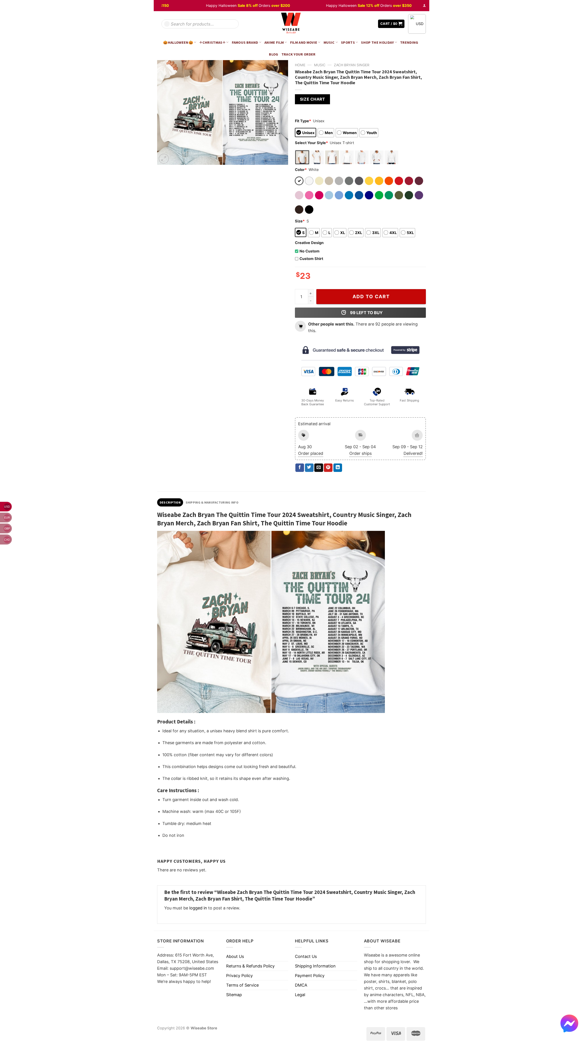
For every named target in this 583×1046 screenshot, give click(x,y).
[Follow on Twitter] (364, 23)
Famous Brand (245, 42)
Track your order (298, 54)
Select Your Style (311, 142)
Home (300, 65)
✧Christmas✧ (212, 42)
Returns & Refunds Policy (250, 966)
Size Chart (312, 99)
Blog (273, 54)
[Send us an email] (371, 23)
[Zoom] (164, 159)
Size (300, 221)
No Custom (309, 251)
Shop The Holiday (377, 42)
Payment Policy (310, 975)
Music (329, 42)
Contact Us (306, 956)
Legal (300, 994)
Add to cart (371, 296)
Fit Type (303, 121)
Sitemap (234, 994)
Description (170, 502)
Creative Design (309, 242)
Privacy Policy (239, 975)
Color (301, 169)
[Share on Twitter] (309, 467)
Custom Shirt (311, 258)
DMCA (301, 985)
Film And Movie (303, 42)
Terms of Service (242, 985)
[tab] (170, 502)
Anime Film (274, 42)
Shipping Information (315, 966)
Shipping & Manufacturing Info (212, 502)
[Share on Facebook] (299, 467)
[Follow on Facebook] (358, 23)
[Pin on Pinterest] (328, 467)
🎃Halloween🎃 (178, 42)
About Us (235, 956)
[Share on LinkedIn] (337, 467)
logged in (198, 908)
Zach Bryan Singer (351, 65)
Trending (409, 42)
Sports (348, 42)
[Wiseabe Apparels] (291, 23)
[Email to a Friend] (318, 467)
